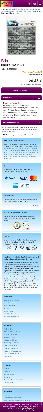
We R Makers (29, 156)
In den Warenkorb (21, 90)
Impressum (7, 395)
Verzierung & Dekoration (12, 343)
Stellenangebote (9, 374)
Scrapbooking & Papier (11, 300)
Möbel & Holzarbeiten (11, 314)
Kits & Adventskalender (11, 354)
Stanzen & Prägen (10, 337)
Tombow (14, 156)
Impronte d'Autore (12, 148)
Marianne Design (21, 152)
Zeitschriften (8, 356)
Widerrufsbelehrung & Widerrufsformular (17, 400)
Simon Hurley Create (20, 105)
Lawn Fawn (11, 152)
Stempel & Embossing (7, 11)
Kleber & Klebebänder (11, 348)
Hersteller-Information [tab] (11, 122)
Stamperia (21, 156)
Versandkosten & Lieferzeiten (13, 380)
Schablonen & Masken (11, 340)
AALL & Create (27, 150)
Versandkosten (38, 84)
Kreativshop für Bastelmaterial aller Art (28, 9)
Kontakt (6, 369)
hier (15, 131)
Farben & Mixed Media (11, 345)
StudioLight (7, 156)
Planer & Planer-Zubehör (12, 332)
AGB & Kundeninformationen (13, 398)
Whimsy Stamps (16, 150)
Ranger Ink (16, 103)
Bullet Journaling (9, 306)
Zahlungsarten (8, 382)
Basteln (6, 308)
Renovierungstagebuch (11, 317)
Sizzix (32, 154)
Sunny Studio (8, 158)
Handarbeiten (8, 311)
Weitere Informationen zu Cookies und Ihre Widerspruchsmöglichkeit (24, 409)
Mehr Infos (35, 205)
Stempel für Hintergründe (23, 11)
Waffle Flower (28, 146)
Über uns (7, 377)
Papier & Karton (9, 329)
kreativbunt (11, 9)
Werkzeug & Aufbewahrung (13, 351)
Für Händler (7, 371)
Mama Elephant (24, 148)
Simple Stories (25, 154)
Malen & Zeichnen (10, 303)
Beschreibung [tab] (8, 97)
